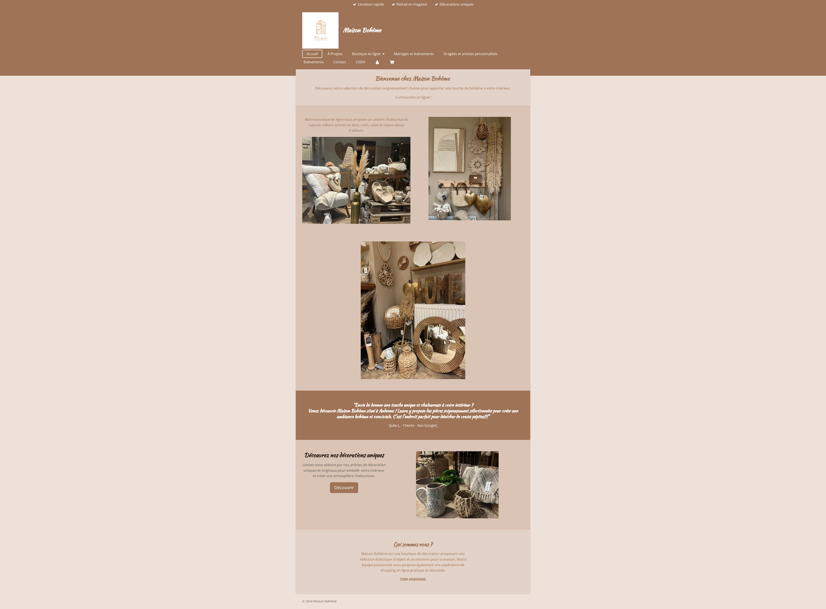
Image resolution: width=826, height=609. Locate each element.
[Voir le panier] (391, 62)
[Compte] (377, 62)
